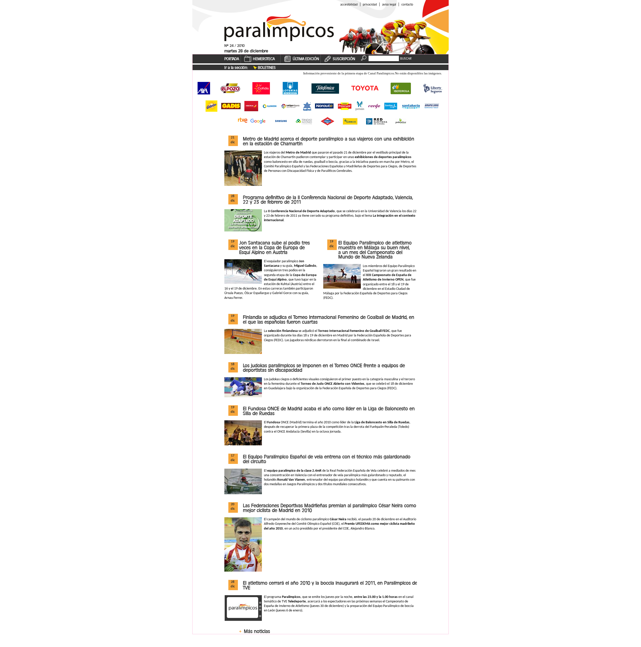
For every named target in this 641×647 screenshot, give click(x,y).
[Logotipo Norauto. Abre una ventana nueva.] (324, 106)
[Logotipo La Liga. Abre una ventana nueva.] (290, 106)
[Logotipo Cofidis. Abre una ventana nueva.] (261, 88)
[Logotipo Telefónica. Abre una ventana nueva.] (325, 88)
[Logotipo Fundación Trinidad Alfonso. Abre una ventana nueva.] (304, 121)
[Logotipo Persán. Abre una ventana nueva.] (359, 106)
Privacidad (370, 4)
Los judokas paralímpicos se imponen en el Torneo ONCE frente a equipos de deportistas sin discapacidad (324, 368)
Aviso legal (389, 4)
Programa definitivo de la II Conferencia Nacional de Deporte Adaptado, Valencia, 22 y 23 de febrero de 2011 (328, 200)
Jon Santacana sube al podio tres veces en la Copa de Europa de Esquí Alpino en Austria (274, 247)
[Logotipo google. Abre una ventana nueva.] (258, 121)
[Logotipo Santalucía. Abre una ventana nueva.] (411, 106)
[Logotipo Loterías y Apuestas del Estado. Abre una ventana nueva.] (290, 88)
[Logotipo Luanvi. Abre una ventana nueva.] (307, 106)
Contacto (407, 4)
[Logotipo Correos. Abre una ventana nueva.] (350, 121)
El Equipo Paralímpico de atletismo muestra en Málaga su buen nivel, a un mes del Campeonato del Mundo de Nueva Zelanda (375, 250)
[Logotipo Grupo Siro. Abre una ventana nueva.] (431, 106)
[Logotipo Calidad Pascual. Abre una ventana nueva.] (345, 106)
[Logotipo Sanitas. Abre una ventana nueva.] (390, 106)
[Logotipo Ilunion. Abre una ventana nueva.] (270, 106)
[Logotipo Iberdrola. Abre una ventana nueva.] (401, 88)
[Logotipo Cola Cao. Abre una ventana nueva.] (211, 106)
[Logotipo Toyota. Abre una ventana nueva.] (365, 88)
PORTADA (231, 59)
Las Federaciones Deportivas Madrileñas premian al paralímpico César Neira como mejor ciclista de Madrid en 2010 (329, 508)
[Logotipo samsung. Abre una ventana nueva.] (281, 121)
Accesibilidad (349, 4)
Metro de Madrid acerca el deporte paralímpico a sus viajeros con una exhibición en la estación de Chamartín (328, 141)
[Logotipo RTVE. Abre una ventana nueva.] (242, 120)
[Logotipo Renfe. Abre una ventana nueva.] (374, 106)
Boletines (267, 67)
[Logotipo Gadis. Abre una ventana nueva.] (231, 105)
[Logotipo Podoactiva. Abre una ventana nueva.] (401, 121)
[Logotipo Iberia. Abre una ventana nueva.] (251, 106)
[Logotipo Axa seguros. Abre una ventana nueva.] (204, 88)
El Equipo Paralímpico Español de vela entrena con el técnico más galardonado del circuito (326, 459)
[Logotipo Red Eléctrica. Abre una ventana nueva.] (376, 121)
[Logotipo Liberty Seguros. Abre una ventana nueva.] (433, 88)
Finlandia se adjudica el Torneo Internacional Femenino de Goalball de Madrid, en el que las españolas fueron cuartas (328, 319)
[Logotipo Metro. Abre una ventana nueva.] (327, 121)
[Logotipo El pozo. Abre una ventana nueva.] (230, 88)
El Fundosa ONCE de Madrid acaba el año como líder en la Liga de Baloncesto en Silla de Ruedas (329, 411)
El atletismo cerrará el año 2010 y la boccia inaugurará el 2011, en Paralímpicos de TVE (330, 585)
